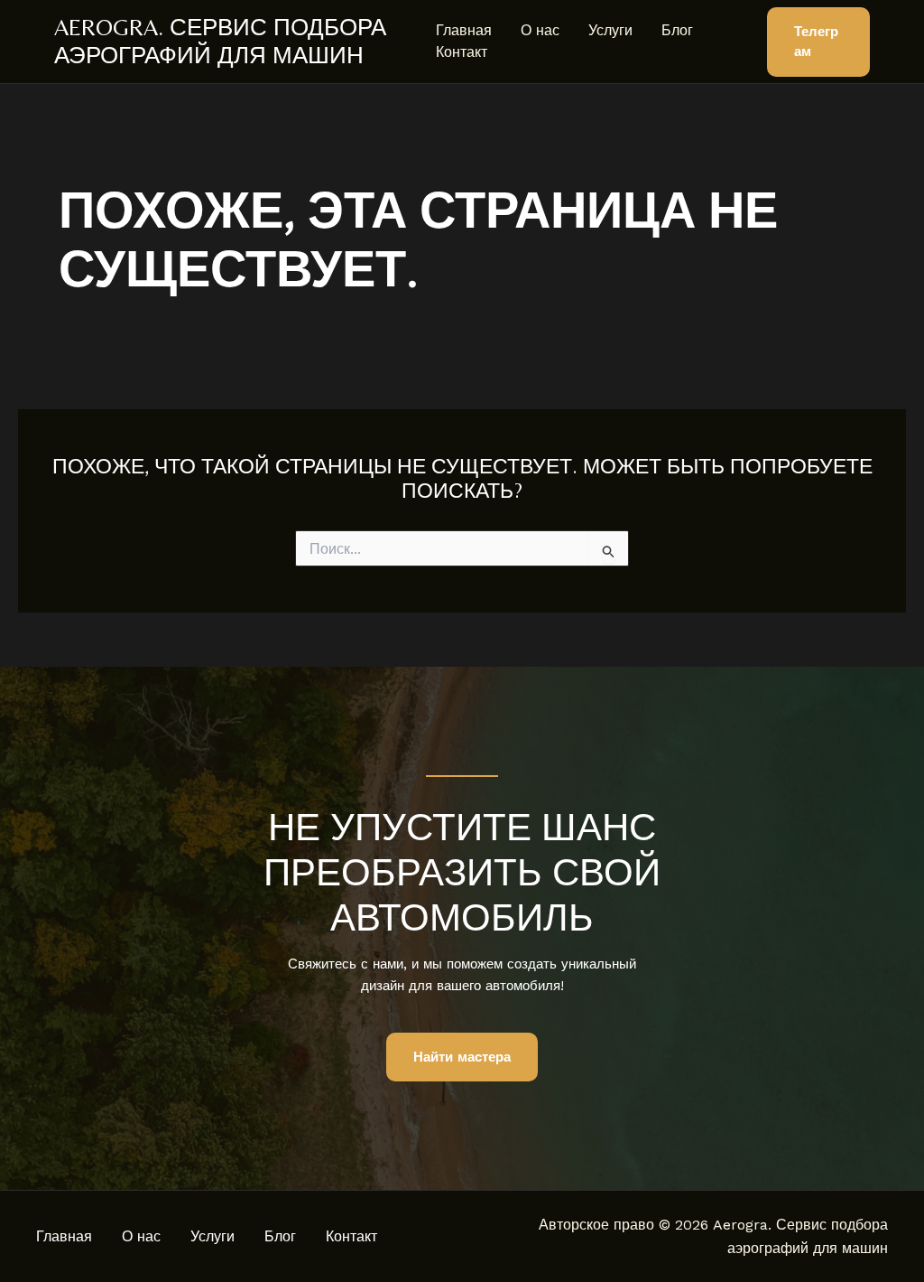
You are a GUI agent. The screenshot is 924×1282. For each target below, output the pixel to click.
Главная (464, 30)
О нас (540, 30)
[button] (818, 42)
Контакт (461, 52)
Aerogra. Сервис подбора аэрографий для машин (220, 41)
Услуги (610, 30)
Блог (677, 30)
